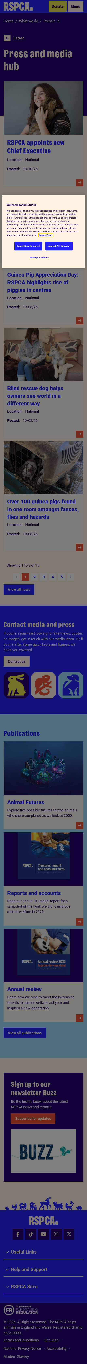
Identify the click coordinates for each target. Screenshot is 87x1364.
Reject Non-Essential (28, 246)
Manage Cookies (39, 257)
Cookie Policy (46, 235)
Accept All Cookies (58, 246)
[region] (43, 231)
